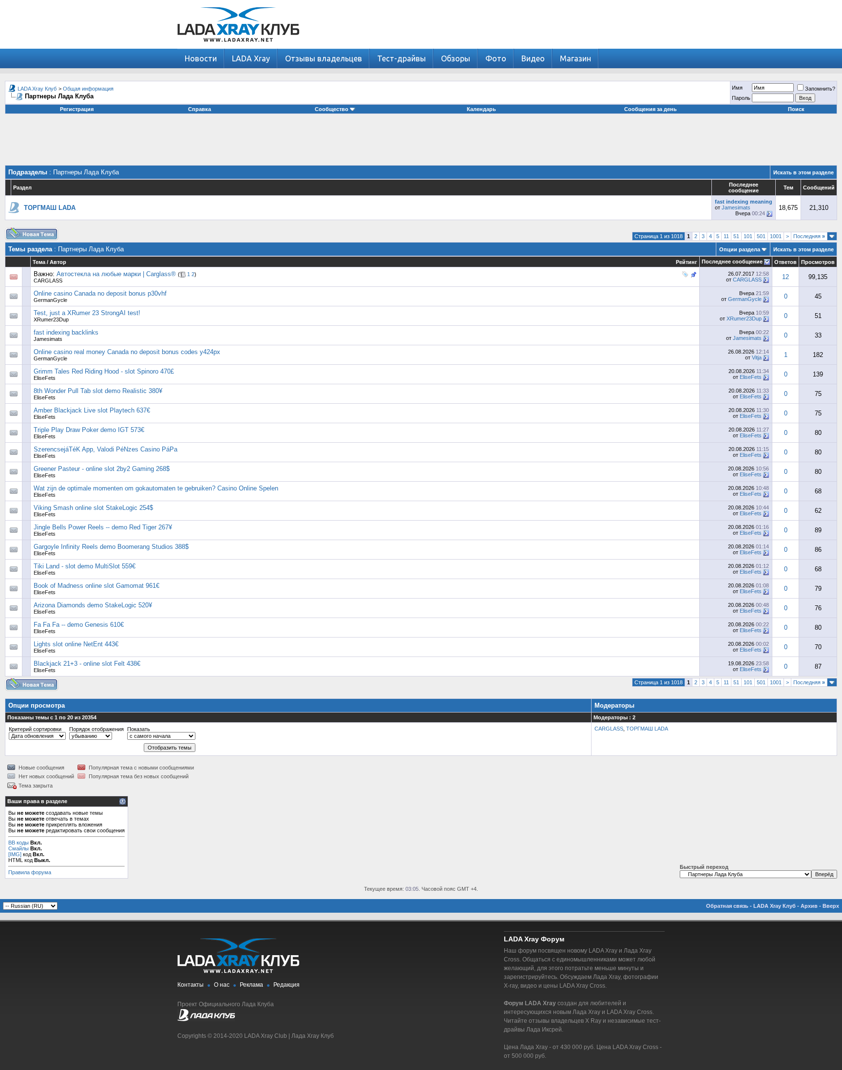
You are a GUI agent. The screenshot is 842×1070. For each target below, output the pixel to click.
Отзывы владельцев (323, 58)
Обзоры (455, 58)
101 (748, 236)
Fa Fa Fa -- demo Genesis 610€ (79, 624)
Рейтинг (686, 262)
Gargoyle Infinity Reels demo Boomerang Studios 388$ (111, 546)
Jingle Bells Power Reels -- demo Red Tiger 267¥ (103, 527)
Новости (201, 58)
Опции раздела (739, 249)
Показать (138, 729)
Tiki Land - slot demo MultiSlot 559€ (84, 566)
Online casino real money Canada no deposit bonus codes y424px (127, 352)
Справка (199, 109)
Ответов (785, 262)
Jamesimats (736, 207)
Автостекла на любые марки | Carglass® (116, 274)
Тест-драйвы (401, 58)
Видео (533, 58)
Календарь (481, 109)
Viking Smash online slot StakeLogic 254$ (93, 507)
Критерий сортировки (35, 729)
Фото (495, 58)
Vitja (757, 357)
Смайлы (18, 848)
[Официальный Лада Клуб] (206, 1019)
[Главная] (238, 46)
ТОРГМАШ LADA (647, 729)
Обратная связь (727, 906)
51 (736, 236)
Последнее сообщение (732, 261)
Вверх (831, 906)
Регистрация (77, 109)
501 (761, 236)
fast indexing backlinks (66, 332)
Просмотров (818, 262)
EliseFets (45, 378)
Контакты (190, 984)
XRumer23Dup (51, 319)
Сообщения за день (650, 109)
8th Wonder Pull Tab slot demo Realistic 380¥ (98, 390)
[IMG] (14, 854)
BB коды (18, 842)
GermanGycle (50, 300)
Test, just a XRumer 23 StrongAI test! (87, 313)
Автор (58, 262)
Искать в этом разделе (803, 172)
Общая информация (88, 89)
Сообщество (331, 109)
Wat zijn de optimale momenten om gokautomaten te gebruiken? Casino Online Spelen (156, 488)
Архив (809, 906)
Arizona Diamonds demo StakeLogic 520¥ (93, 605)
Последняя (809, 236)
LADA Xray (251, 58)
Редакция (286, 984)
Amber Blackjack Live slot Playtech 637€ (92, 410)
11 (726, 236)
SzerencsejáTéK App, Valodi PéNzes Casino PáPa (105, 449)
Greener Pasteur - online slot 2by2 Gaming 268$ (102, 468)
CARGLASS (48, 280)
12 (785, 277)
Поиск (796, 109)
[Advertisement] (421, 143)
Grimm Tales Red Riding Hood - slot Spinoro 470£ (104, 371)
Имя (737, 88)
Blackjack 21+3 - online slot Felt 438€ (87, 663)
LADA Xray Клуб (37, 89)
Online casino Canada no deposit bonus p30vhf (100, 293)
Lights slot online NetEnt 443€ (76, 644)
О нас (222, 984)
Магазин (575, 58)
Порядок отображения (96, 729)
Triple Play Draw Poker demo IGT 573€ (89, 429)
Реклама (251, 984)
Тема (39, 262)
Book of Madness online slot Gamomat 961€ (96, 585)
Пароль (741, 98)
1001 (776, 236)
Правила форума (29, 872)
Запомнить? (820, 89)
